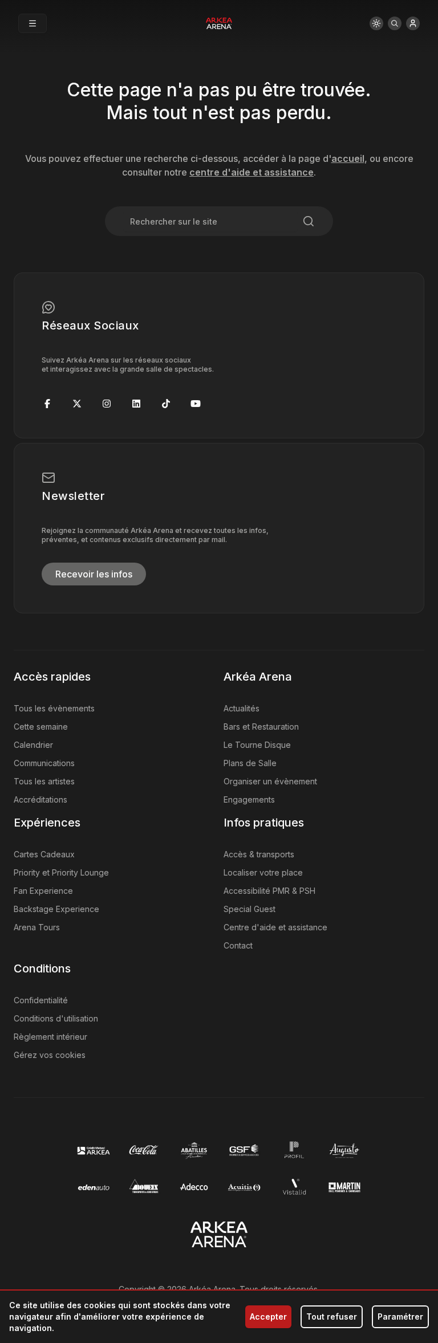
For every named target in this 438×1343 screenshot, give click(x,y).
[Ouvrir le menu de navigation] (32, 23)
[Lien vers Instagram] (106, 403)
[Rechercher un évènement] (395, 23)
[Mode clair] (376, 23)
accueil (347, 158)
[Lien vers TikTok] (166, 403)
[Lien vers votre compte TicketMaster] (413, 23)
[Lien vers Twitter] (77, 403)
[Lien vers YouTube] (195, 403)
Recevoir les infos (93, 574)
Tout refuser (331, 1316)
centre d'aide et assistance (251, 172)
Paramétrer (400, 1316)
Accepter (268, 1316)
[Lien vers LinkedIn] (136, 403)
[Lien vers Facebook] (47, 403)
